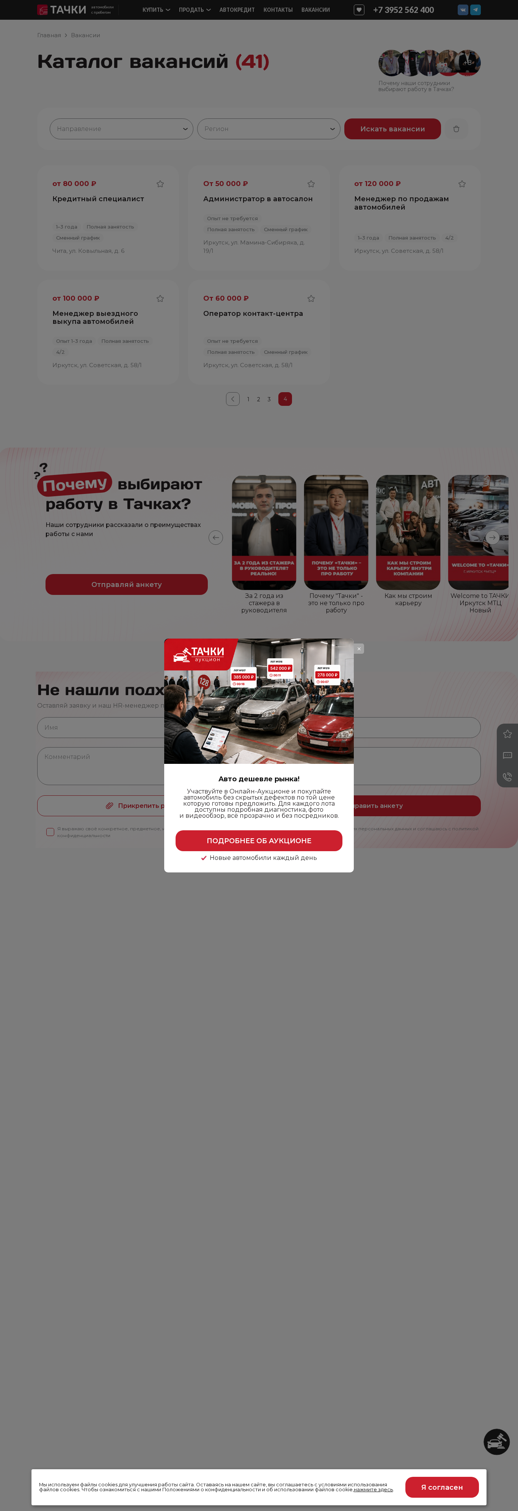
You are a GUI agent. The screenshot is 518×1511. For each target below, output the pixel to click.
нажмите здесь (373, 1489)
